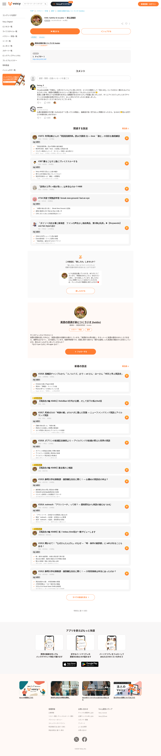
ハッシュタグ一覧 (9, 70)
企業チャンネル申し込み (85, 716)
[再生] (127, 138)
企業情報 (51, 713)
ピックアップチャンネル (12, 56)
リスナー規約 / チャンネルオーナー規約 (61, 716)
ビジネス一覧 (7, 27)
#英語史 (34, 37)
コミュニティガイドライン (57, 723)
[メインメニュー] (4, 4)
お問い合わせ (82, 730)
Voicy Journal (102, 713)
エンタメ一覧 (7, 46)
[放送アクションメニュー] (129, 23)
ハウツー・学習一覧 (10, 36)
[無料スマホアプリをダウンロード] (14, 79)
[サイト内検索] (45, 4)
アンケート (81, 723)
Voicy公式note (102, 716)
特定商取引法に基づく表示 (57, 727)
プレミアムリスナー (10, 60)
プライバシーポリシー (55, 720)
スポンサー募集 (83, 720)
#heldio (42, 37)
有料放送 (6, 65)
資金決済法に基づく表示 (56, 730)
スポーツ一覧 (7, 51)
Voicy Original (8, 22)
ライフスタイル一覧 (10, 31)
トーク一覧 (7, 41)
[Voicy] (14, 4)
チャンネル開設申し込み (85, 713)
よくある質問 (82, 727)
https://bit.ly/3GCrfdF (39, 59)
